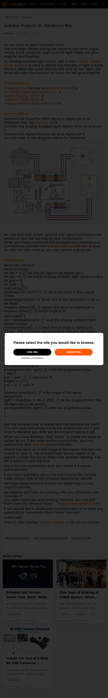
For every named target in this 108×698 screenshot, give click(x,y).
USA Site (32, 352)
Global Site (74, 352)
